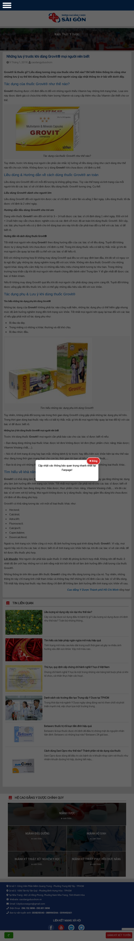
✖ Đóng (93, 461)
